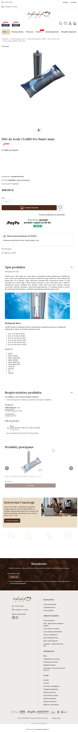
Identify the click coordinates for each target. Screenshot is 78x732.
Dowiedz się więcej (12, 521)
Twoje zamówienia (49, 604)
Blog (45, 656)
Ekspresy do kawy (49, 692)
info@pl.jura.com (10, 416)
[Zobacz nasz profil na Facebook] (13, 617)
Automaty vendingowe (51, 686)
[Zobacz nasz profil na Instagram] (17, 617)
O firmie (46, 683)
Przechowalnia (48, 611)
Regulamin (19, 581)
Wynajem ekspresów (50, 689)
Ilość (3, 198)
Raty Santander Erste (50, 638)
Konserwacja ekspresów (18, 39)
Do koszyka (30, 485)
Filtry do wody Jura (53, 39)
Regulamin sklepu (49, 665)
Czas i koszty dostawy (51, 629)
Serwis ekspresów (49, 698)
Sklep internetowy (36, 729)
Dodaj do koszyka (31, 208)
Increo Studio (42, 723)
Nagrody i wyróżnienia (50, 705)
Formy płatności (49, 620)
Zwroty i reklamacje (50, 635)
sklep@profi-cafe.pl (11, 7)
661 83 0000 (8, 2)
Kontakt (46, 680)
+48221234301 (9, 414)
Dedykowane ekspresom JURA (36, 39)
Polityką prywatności (20, 583)
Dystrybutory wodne (50, 695)
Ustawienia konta (49, 607)
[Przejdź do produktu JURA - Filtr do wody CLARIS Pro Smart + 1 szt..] (30, 461)
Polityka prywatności (50, 662)
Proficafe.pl (5, 39)
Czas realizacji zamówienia (52, 632)
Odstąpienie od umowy (51, 659)
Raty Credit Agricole (50, 641)
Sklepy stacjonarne (50, 702)
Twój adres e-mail (13, 573)
